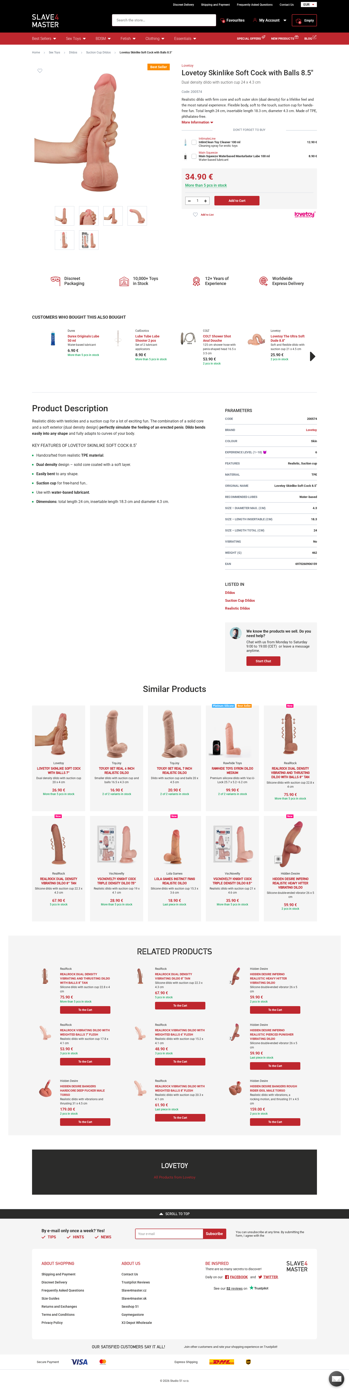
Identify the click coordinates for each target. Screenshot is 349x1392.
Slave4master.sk (134, 1298)
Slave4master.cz (134, 1290)
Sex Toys (73, 38)
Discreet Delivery (183, 4)
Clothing (153, 38)
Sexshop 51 (130, 1306)
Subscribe (214, 1233)
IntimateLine (207, 138)
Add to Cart (237, 201)
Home (36, 52)
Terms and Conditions (58, 1314)
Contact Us (287, 4)
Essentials (182, 38)
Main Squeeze (208, 152)
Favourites (234, 20)
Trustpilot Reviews (136, 1282)
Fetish (126, 38)
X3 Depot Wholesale (137, 1323)
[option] (73, 343)
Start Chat (263, 661)
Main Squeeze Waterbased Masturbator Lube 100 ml (234, 156)
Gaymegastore (133, 1314)
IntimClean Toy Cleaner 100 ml (219, 142)
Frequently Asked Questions (255, 4)
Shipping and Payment (215, 4)
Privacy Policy (52, 1323)
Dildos (73, 52)
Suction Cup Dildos (98, 52)
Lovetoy (187, 65)
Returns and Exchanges (59, 1306)
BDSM (101, 38)
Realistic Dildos (237, 608)
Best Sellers (41, 38)
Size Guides (50, 1298)
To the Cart (85, 1010)
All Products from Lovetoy (174, 1177)
